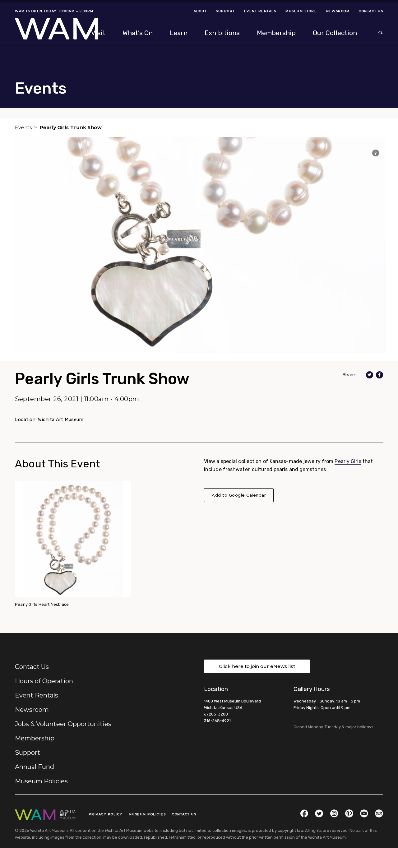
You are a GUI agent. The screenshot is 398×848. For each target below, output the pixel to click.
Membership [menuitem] (276, 33)
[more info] (375, 153)
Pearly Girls (348, 461)
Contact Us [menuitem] (371, 11)
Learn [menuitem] (178, 33)
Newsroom (32, 709)
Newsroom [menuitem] (337, 11)
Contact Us (32, 666)
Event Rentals (36, 695)
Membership (34, 738)
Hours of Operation (44, 681)
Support (27, 752)
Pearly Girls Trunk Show (71, 127)
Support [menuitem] (225, 11)
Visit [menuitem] (98, 33)
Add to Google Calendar (239, 495)
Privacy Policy (106, 814)
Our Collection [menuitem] (335, 33)
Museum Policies (41, 781)
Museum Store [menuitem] (301, 11)
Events (23, 127)
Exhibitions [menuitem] (222, 33)
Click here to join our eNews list (257, 666)
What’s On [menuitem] (138, 33)
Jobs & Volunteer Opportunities (63, 724)
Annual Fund (34, 767)
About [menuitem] (200, 11)
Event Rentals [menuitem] (260, 11)
